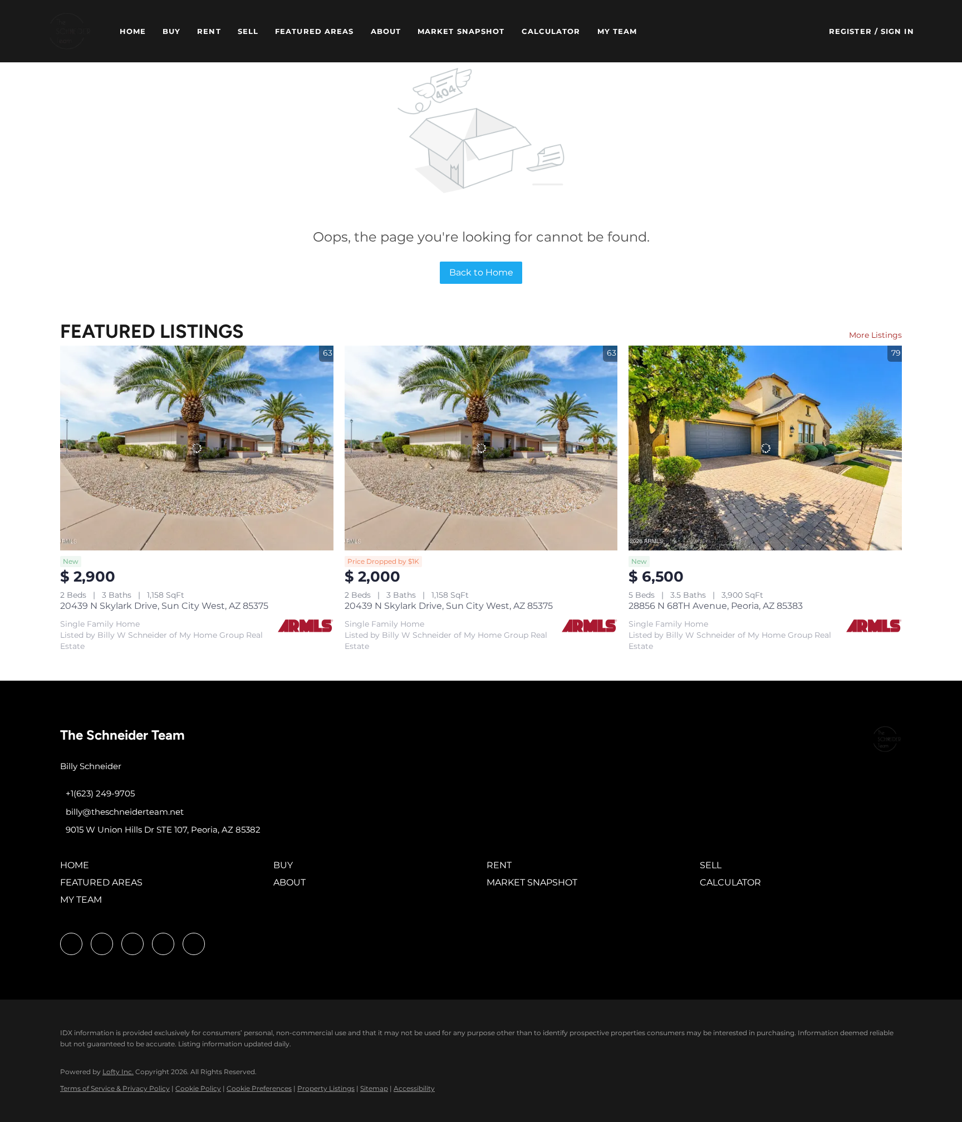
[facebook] (71, 944)
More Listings (875, 335)
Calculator (551, 31)
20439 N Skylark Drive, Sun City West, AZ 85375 (164, 606)
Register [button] (850, 31)
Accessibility (414, 1088)
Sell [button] (248, 31)
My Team (617, 31)
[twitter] (132, 944)
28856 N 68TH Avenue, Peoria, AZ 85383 (716, 606)
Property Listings (326, 1088)
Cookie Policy (198, 1088)
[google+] (194, 944)
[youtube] (163, 944)
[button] (69, 31)
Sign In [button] (897, 31)
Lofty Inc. (118, 1071)
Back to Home (481, 272)
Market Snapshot (461, 31)
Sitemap (374, 1088)
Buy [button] (171, 31)
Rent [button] (208, 31)
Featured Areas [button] (314, 31)
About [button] (386, 31)
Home (133, 31)
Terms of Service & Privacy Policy (115, 1088)
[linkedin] (102, 944)
